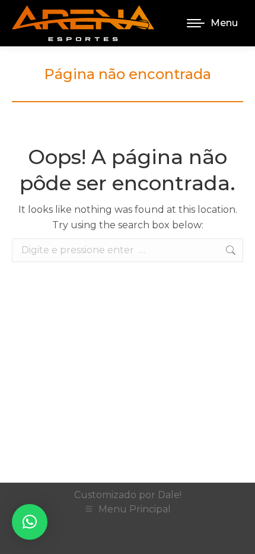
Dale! (169, 495)
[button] (29, 522)
